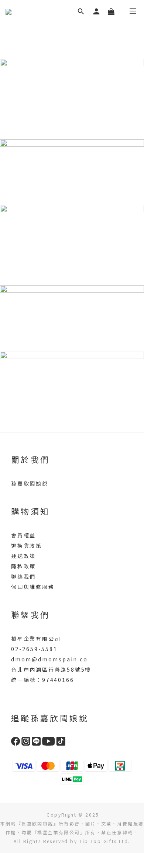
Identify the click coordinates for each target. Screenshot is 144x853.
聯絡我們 (23, 576)
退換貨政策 (26, 545)
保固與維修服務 (33, 586)
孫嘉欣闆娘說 (29, 483)
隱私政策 (23, 566)
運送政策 (23, 555)
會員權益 (23, 535)
